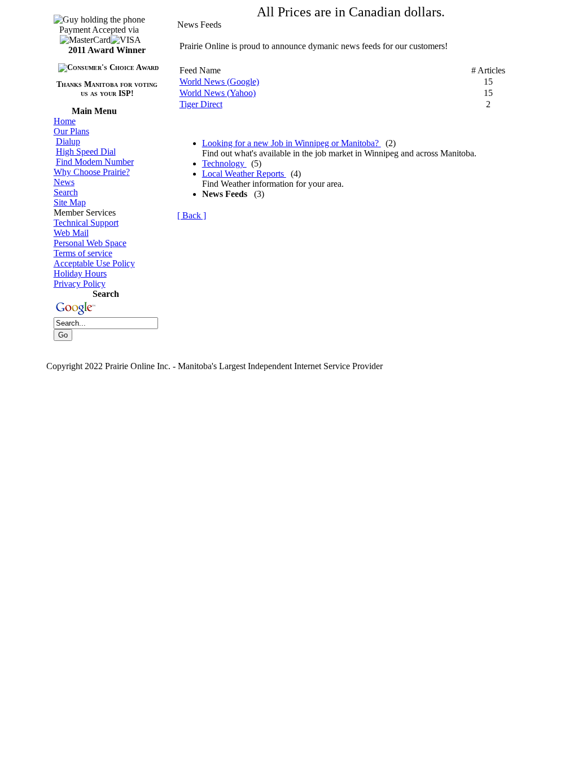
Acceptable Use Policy (94, 263)
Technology (224, 163)
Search (66, 192)
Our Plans (71, 131)
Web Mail (71, 233)
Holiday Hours (80, 273)
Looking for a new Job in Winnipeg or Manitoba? (291, 143)
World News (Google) (219, 81)
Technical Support (86, 222)
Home (65, 121)
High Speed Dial (86, 151)
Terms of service (83, 253)
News (64, 182)
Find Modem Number (95, 162)
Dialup (68, 141)
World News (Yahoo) (217, 93)
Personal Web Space (90, 243)
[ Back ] (191, 215)
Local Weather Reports (244, 173)
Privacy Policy (80, 283)
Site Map (70, 202)
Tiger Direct (200, 104)
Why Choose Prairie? (92, 172)
